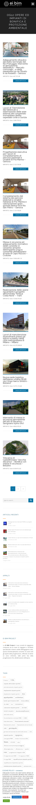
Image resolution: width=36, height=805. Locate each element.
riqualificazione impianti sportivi (22, 759)
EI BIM (25, 718)
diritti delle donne (8, 714)
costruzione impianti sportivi (11, 708)
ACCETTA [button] (6, 800)
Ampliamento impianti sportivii (12, 694)
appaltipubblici (8, 697)
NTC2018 (13, 742)
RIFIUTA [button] (25, 797)
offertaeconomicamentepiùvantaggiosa (14, 745)
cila (12, 704)
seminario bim (27, 766)
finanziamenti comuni (9, 725)
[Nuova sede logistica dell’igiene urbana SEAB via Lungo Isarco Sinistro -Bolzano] (15, 366)
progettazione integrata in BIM (17, 752)
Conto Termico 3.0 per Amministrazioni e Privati (20, 537)
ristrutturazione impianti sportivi (12, 766)
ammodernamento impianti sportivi (13, 687)
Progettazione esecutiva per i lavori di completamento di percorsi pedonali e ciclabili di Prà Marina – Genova (15, 157)
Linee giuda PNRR (8, 738)
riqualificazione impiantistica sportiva (13, 762)
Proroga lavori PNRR (24, 756)
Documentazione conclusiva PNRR (12, 718)
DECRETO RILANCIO (9, 711)
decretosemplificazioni (22, 711)
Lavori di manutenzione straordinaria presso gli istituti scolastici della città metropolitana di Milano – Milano (14, 338)
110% (12, 680)
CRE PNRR (24, 707)
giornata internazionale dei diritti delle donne (15, 731)
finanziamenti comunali (22, 721)
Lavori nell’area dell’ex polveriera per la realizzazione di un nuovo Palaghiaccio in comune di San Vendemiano (18, 611)
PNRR (5, 752)
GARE (5, 728)
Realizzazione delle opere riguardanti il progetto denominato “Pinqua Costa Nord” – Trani (15, 293)
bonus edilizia (25, 701)
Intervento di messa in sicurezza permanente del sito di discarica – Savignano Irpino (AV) (14, 420)
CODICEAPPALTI (19, 704)
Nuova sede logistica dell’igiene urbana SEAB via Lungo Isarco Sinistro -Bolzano (15, 380)
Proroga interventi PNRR (10, 756)
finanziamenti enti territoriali (24, 725)
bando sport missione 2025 (11, 701)
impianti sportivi (8, 735)
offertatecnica (19, 749)
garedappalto (13, 728)
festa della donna (8, 721)
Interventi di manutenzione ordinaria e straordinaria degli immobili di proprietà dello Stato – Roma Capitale (19, 584)
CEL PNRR (6, 704)
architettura (19, 697)
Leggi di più (6, 797)
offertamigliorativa (8, 749)
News (6, 742)
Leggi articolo (20, 81)
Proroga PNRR (7, 759)
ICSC (31, 731)
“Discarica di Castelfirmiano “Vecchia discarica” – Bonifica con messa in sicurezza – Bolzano (14, 462)
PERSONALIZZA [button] (17, 797)
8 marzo (6, 680)
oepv (18, 742)
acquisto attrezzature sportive (12, 684)
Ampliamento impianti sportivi (12, 690)
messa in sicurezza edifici (21, 738)
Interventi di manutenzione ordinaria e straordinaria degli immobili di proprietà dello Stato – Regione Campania (19, 594)
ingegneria (18, 735)
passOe (27, 749)
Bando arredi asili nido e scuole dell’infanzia (19, 544)
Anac (23, 694)
